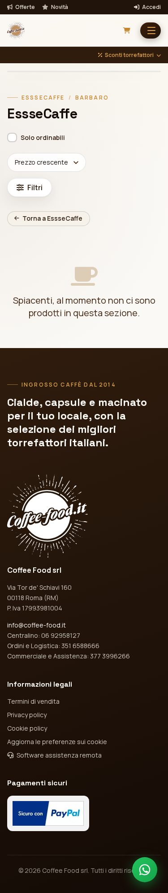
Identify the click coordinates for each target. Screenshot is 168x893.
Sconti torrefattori (129, 55)
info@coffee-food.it (36, 625)
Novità (59, 7)
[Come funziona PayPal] (48, 813)
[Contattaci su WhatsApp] (144, 869)
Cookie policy (27, 728)
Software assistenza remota (58, 755)
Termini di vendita (33, 701)
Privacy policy (27, 714)
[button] (150, 30)
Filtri (35, 187)
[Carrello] (127, 30)
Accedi (151, 7)
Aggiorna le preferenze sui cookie (57, 741)
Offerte (24, 7)
